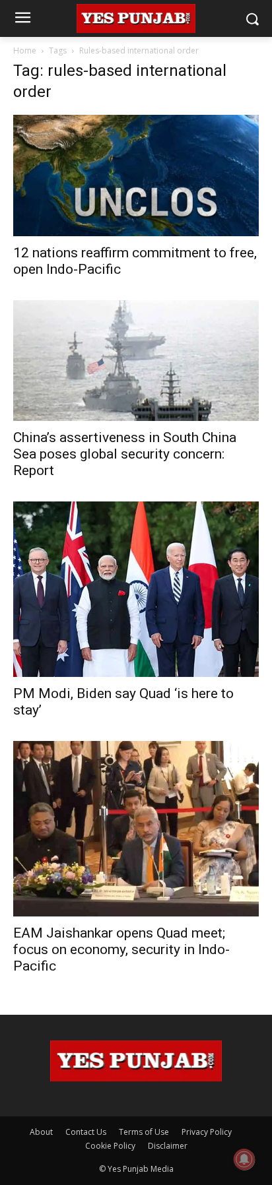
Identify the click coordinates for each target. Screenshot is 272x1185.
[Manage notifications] (244, 1159)
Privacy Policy (207, 1131)
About (41, 1131)
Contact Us (85, 1131)
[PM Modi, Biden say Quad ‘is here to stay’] (136, 589)
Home (24, 50)
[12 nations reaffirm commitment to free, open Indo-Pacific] (136, 175)
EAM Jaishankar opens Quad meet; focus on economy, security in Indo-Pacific (121, 949)
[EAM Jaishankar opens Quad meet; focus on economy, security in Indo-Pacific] (136, 828)
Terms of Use (144, 1131)
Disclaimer (167, 1145)
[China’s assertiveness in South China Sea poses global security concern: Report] (136, 361)
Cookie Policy (110, 1145)
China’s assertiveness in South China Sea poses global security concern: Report (124, 454)
